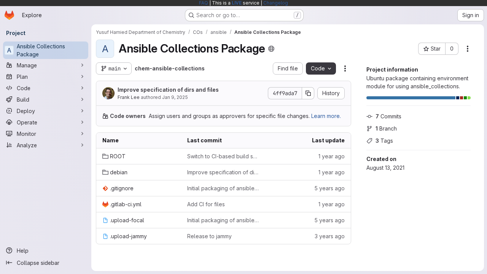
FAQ (203, 3)
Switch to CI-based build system (223, 156)
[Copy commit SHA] (308, 93)
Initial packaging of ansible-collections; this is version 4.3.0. (223, 188)
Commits (388, 116)
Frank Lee (129, 97)
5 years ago (329, 188)
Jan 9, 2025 (175, 97)
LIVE (237, 3)
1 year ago (331, 156)
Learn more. (326, 116)
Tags (384, 140)
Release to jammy (209, 236)
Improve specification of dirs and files (168, 89)
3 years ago (330, 236)
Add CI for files (206, 204)
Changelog (275, 3)
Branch (386, 128)
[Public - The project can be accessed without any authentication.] (271, 49)
